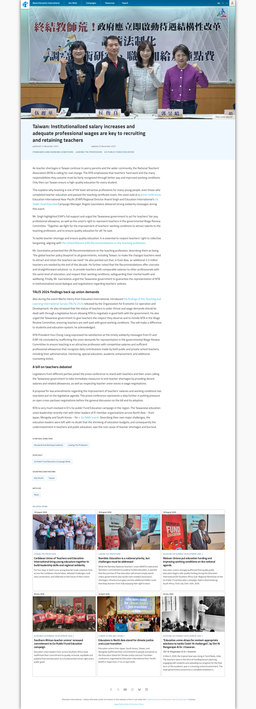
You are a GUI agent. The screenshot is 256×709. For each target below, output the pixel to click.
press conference (150, 194)
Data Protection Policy (134, 704)
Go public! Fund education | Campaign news (52, 461)
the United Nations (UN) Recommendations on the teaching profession (103, 243)
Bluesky (139, 689)
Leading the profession (78, 445)
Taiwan (52, 478)
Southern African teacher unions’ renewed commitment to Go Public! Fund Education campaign (64, 628)
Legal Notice (119, 704)
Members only (232, 3)
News (36, 494)
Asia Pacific (39, 478)
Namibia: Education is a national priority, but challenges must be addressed (128, 548)
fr (223, 3)
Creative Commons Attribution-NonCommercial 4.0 (167, 699)
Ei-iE (25, 5)
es (227, 3)
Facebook (111, 689)
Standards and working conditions (48, 445)
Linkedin (146, 689)
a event (89, 417)
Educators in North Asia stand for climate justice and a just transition (128, 628)
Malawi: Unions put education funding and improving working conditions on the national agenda (193, 548)
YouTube (125, 689)
